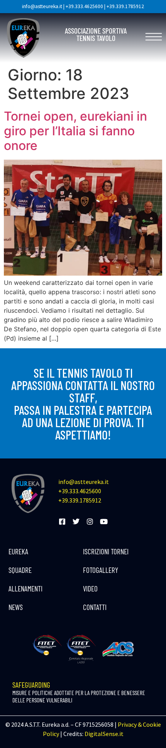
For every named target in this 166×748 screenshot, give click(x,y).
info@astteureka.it (42, 6)
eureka (18, 551)
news (15, 607)
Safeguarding (78, 692)
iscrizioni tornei (106, 551)
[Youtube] (104, 521)
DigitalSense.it (104, 734)
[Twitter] (76, 521)
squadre (20, 570)
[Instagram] (90, 521)
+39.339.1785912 (125, 6)
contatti (95, 607)
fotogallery (100, 570)
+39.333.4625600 (84, 6)
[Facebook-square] (62, 521)
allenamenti (25, 588)
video (90, 588)
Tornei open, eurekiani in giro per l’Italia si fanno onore (75, 131)
